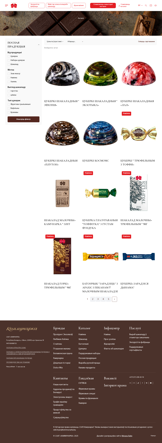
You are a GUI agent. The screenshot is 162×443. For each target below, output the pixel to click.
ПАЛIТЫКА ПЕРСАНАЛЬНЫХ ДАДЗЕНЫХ (19, 358)
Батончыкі (83, 344)
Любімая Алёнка (61, 339)
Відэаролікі (109, 344)
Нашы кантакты (60, 385)
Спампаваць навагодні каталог (103, 5)
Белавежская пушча (62, 353)
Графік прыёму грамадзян (60, 403)
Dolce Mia (58, 368)
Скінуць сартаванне (146, 41)
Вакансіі (110, 378)
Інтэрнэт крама (115, 385)
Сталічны (57, 344)
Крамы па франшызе (88, 398)
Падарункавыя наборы (89, 353)
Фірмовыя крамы (87, 389)
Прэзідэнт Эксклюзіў (63, 334)
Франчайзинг (79, 5)
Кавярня (83, 403)
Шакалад (83, 339)
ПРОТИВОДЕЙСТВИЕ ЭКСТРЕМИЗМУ (18, 362)
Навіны (107, 334)
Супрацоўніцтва (61, 418)
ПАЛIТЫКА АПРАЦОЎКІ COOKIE (16, 348)
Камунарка (58, 358)
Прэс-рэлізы (110, 339)
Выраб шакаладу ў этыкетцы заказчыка (139, 336)
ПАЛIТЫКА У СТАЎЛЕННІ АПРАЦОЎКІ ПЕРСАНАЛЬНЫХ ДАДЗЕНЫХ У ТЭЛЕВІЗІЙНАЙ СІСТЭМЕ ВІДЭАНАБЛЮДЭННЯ (28, 353)
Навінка (82, 334)
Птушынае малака (61, 349)
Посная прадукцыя (87, 358)
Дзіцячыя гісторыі (61, 363)
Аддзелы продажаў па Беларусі (63, 391)
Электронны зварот (62, 397)
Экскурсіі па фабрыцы (35, 5)
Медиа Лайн (127, 436)
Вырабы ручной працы (89, 363)
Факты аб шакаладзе (114, 349)
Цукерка (83, 349)
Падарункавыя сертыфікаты (136, 348)
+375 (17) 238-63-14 (136, 377)
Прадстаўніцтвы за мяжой (62, 411)
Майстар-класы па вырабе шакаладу (58, 5)
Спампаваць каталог (125, 5)
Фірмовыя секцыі (87, 394)
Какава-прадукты (87, 368)
